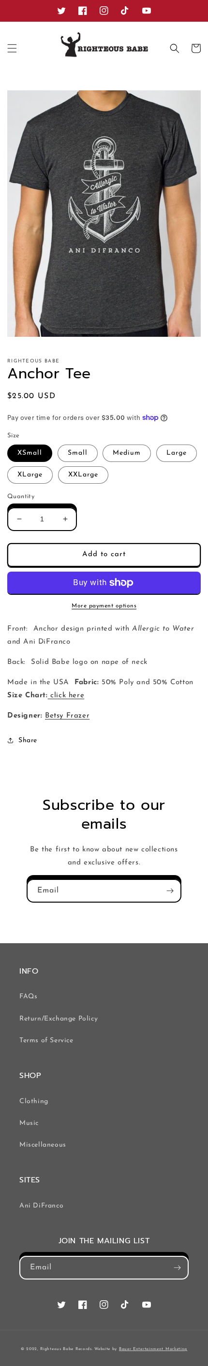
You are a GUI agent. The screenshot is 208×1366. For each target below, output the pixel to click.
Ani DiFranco (41, 1205)
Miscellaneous (42, 1145)
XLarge (30, 474)
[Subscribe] (169, 891)
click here (66, 695)
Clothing (33, 1101)
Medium (127, 453)
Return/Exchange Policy (58, 1018)
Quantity (20, 496)
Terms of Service (46, 1040)
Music (29, 1123)
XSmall (29, 453)
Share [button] (27, 740)
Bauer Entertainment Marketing (153, 1349)
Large (176, 453)
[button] (12, 48)
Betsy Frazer (67, 715)
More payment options (104, 606)
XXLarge (83, 474)
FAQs (28, 996)
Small (78, 453)
